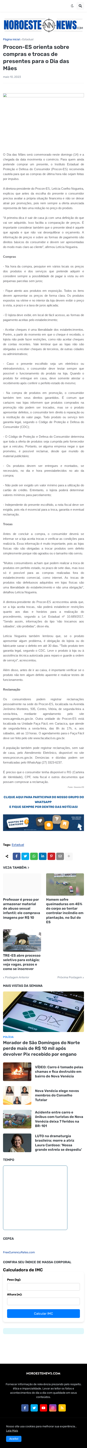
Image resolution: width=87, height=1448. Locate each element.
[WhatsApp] (34, 856)
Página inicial (11, 39)
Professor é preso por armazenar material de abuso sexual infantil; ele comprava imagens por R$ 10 (21, 908)
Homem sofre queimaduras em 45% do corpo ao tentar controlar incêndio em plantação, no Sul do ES (64, 910)
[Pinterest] (51, 856)
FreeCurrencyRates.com (19, 1252)
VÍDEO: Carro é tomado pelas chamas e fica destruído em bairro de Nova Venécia (59, 1071)
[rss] (62, 1408)
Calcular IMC (43, 1313)
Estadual (27, 39)
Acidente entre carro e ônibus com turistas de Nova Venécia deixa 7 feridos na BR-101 (59, 1119)
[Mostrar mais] (69, 856)
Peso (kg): (14, 1279)
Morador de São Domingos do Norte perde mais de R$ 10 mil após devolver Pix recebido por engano (41, 1048)
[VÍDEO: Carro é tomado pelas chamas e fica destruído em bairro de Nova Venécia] (17, 1071)
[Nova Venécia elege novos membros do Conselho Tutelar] (17, 1095)
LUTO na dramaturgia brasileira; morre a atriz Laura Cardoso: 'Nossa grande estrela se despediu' (58, 1142)
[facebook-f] (25, 1408)
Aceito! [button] (13, 1439)
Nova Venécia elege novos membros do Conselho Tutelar (57, 1095)
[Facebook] (16, 856)
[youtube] (43, 1408)
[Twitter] (25, 856)
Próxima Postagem (69, 977)
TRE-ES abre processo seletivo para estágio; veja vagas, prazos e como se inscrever (21, 962)
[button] (72, 6)
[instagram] (52, 1408)
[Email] (60, 856)
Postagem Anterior (17, 977)
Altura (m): (14, 1294)
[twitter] (34, 1408)
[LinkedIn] (43, 856)
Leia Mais (12, 1430)
